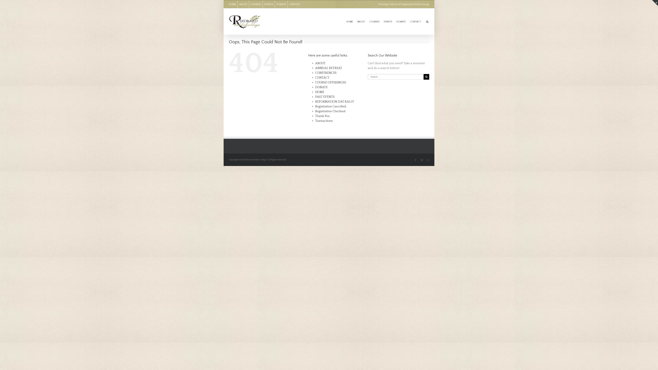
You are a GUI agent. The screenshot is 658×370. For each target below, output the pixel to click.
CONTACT (294, 4)
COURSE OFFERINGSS (330, 82)
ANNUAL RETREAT (328, 68)
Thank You (322, 116)
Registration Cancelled (330, 106)
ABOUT (243, 4)
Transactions (324, 121)
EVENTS (268, 4)
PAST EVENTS (325, 97)
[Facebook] (415, 160)
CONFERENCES (326, 73)
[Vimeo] (421, 160)
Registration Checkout (330, 111)
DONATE (281, 4)
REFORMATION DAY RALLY (334, 101)
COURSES (255, 4)
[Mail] (428, 160)
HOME (232, 4)
